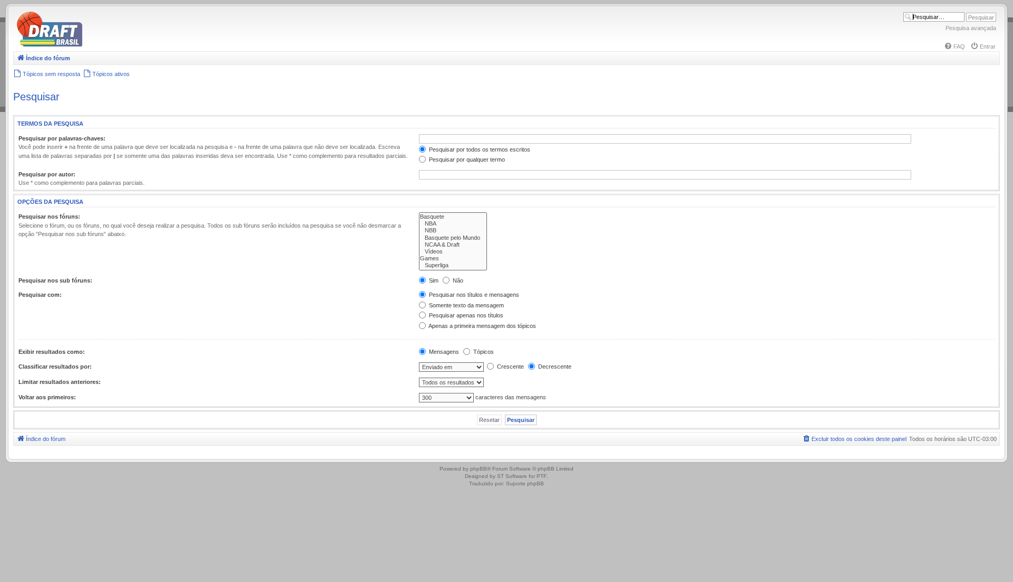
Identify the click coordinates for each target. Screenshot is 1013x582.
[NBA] (453, 223)
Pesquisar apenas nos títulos (465, 315)
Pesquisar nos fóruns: (49, 216)
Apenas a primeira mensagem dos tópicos (481, 326)
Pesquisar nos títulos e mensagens (473, 295)
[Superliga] (453, 265)
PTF (542, 476)
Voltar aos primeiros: (47, 397)
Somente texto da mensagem (465, 305)
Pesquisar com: (40, 295)
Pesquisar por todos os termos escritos (478, 149)
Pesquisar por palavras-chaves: (62, 138)
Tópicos (483, 352)
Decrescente (554, 366)
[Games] (453, 258)
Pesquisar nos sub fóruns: (55, 280)
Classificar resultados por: (55, 366)
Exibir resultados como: (51, 352)
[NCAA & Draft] (453, 244)
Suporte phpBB (525, 483)
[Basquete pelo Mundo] (453, 237)
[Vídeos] (453, 251)
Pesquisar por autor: (46, 174)
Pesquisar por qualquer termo (466, 159)
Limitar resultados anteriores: (59, 382)
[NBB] (453, 230)
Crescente (509, 366)
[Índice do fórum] (95, 45)
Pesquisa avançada (970, 28)
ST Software (512, 476)
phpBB (478, 469)
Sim (432, 280)
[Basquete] (453, 216)
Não (457, 280)
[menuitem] (954, 46)
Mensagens (443, 352)
